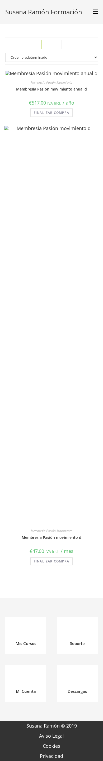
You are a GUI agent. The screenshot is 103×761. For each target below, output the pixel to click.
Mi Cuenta (26, 691)
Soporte (77, 643)
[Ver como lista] (57, 44)
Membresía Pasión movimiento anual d (51, 89)
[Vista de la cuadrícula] (45, 44)
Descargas (77, 691)
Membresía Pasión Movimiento (52, 82)
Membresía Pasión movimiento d (51, 537)
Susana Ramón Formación (43, 11)
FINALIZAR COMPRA (51, 112)
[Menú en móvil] (93, 12)
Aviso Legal (51, 736)
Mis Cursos (26, 643)
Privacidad (51, 756)
